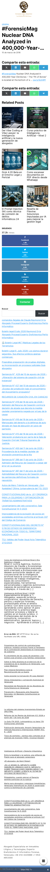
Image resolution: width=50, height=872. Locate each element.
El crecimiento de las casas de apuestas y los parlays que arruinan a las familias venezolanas (24, 657)
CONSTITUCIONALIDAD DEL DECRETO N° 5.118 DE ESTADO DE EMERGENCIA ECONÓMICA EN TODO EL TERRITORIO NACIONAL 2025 (25, 825)
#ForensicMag (9, 74)
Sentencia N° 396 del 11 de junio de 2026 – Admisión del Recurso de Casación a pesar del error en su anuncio (24, 462)
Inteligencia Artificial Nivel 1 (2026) (19, 593)
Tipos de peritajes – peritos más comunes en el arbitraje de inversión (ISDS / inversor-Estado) (24, 737)
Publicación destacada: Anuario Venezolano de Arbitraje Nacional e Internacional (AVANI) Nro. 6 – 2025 (24, 730)
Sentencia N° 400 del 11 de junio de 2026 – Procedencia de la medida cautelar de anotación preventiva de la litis (23, 451)
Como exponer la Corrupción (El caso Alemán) (24, 676)
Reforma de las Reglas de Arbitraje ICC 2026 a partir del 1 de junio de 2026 (24, 716)
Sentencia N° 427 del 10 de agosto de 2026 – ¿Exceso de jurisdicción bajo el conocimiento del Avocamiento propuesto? (24, 388)
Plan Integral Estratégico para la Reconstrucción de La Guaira (18, 671)
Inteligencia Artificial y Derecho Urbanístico (23, 751)
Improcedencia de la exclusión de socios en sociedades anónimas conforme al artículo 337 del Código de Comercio (25, 517)
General (5, 24)
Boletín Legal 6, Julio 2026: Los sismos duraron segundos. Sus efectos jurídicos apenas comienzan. (25, 354)
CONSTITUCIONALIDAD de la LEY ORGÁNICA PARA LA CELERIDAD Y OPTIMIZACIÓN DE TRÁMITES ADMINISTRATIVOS (24, 497)
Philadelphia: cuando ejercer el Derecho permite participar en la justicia (21, 778)
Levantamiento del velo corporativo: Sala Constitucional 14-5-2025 (22, 810)
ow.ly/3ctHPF (39, 80)
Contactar (25, 302)
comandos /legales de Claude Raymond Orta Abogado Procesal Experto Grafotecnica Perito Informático (25, 323)
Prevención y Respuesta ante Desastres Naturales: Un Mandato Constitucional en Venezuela (22, 694)
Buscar (5, 309)
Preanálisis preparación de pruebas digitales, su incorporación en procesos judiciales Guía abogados (23, 365)
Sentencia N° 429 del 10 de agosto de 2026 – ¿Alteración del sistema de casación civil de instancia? (24, 377)
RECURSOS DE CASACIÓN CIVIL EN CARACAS (25, 397)
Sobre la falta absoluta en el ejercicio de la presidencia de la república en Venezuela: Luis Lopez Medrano (24, 664)
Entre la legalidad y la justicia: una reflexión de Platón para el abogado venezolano (24, 756)
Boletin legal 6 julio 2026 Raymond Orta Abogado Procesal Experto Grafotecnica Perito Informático (25, 334)
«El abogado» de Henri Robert (17, 761)
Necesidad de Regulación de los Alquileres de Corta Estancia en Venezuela (24, 687)
